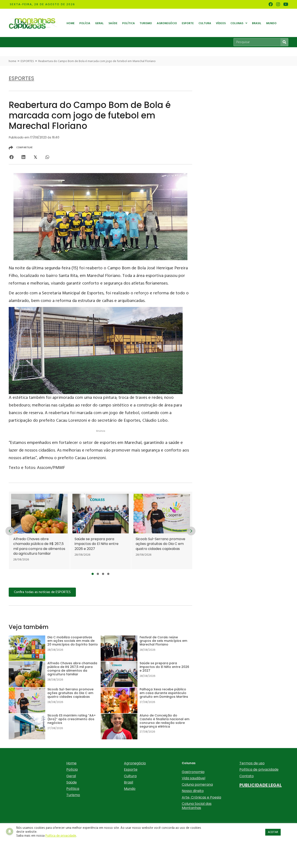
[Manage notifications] (9, 831)
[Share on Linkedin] (23, 157)
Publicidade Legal (260, 785)
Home (71, 763)
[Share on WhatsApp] (47, 157)
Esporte (130, 769)
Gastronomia (193, 771)
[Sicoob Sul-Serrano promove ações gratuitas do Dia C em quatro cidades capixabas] (161, 530)
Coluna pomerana (197, 784)
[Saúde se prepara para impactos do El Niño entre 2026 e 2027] (100, 530)
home (12, 61)
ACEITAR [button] (273, 832)
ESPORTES (27, 61)
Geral (71, 776)
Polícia (72, 769)
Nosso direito (193, 790)
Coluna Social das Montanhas (197, 805)
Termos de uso (252, 763)
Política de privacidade (259, 769)
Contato (246, 776)
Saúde (71, 782)
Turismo (73, 794)
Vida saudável (193, 778)
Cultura (130, 776)
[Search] (284, 42)
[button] (92, 574)
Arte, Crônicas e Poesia (201, 797)
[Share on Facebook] (11, 157)
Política (72, 788)
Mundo (129, 788)
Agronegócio (135, 763)
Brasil (128, 782)
